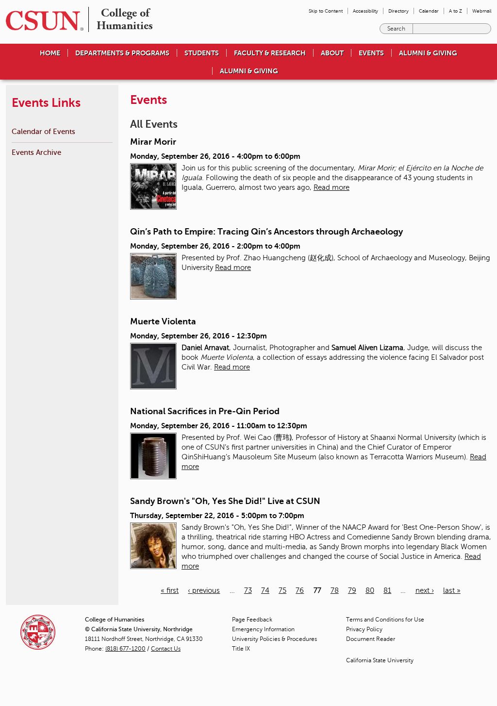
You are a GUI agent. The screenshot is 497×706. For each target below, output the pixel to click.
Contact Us (166, 648)
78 (335, 590)
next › (424, 590)
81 (387, 590)
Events (371, 53)
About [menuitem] (332, 53)
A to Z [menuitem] (455, 11)
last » (452, 590)
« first (170, 590)
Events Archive (36, 152)
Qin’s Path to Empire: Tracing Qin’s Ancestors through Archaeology (266, 231)
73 (248, 590)
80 (369, 590)
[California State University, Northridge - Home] (41, 21)
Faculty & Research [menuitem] (270, 53)
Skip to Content (326, 11)
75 (282, 590)
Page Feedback (252, 619)
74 (265, 590)
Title (241, 648)
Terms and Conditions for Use (385, 619)
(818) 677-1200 (125, 648)
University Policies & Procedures (274, 639)
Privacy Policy (364, 629)
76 (300, 590)
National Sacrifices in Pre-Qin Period (205, 411)
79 (352, 590)
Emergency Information (263, 629)
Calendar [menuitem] (429, 11)
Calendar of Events (43, 131)
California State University (380, 660)
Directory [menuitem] (398, 11)
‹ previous (204, 590)
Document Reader (370, 639)
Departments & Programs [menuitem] (122, 53)
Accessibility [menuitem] (365, 11)
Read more (331, 187)
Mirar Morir (153, 142)
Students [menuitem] (201, 53)
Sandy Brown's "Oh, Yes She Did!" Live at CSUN (225, 501)
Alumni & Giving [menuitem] (428, 53)
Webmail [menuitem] (481, 11)
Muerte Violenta (163, 321)
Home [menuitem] (50, 53)
